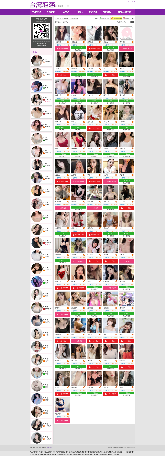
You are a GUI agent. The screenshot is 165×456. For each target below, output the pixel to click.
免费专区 (36, 12)
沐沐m (47, 205)
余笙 (46, 139)
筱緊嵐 (47, 322)
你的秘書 (48, 309)
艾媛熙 (47, 74)
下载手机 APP (41, 19)
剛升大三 (48, 152)
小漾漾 (47, 335)
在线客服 (50, 447)
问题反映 (107, 12)
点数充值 (50, 12)
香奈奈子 (48, 270)
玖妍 (46, 87)
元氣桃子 (48, 113)
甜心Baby (48, 400)
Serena (47, 178)
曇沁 (46, 296)
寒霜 (46, 374)
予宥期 (47, 61)
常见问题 (93, 12)
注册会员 (79, 12)
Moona (47, 165)
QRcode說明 (41, 45)
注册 (133, 1)
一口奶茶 (48, 426)
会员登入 (64, 12)
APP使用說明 (41, 43)
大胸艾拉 (48, 99)
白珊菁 (47, 257)
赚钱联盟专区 (124, 12)
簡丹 (46, 387)
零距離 (47, 191)
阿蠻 (46, 218)
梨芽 (46, 413)
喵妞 (46, 231)
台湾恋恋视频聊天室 (119, 447)
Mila (46, 348)
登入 (129, 1)
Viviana (47, 126)
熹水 (46, 283)
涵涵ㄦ (47, 361)
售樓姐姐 (48, 243)
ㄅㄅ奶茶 (48, 439)
